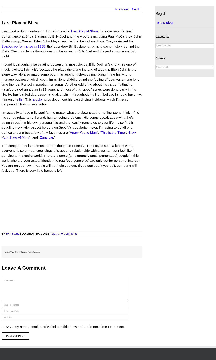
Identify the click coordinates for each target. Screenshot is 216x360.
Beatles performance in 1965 (23, 46)
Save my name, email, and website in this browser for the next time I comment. (65, 326)
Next (135, 9)
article (37, 99)
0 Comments (69, 233)
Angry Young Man (83, 132)
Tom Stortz (12, 233)
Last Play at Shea (84, 31)
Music (55, 233)
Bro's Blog (165, 22)
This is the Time (113, 132)
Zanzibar (46, 137)
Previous (122, 9)
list (21, 99)
